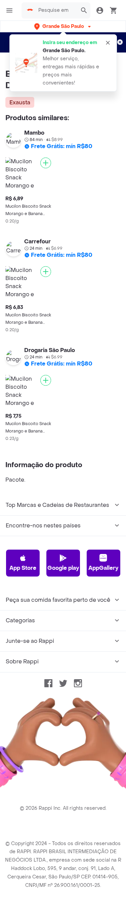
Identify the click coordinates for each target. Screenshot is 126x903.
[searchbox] (55, 10)
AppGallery (103, 567)
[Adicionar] (45, 163)
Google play (63, 567)
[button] (63, 26)
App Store (22, 567)
